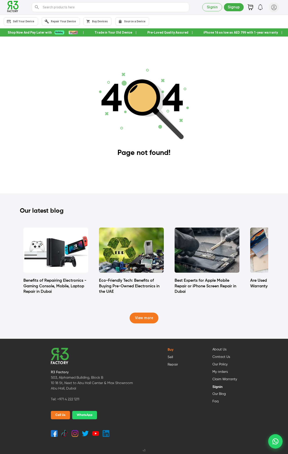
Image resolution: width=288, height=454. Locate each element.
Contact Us (221, 357)
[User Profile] (274, 7)
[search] (37, 7)
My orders (220, 371)
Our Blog (219, 394)
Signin (217, 387)
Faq (215, 401)
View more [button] (144, 318)
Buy (170, 349)
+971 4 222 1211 (68, 399)
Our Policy (220, 364)
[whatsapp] (275, 441)
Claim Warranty (224, 379)
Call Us (60, 415)
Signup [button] (234, 7)
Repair (173, 364)
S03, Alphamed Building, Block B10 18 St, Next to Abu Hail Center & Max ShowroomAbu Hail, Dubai (92, 383)
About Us (219, 349)
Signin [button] (212, 7)
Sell (170, 357)
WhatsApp (84, 415)
